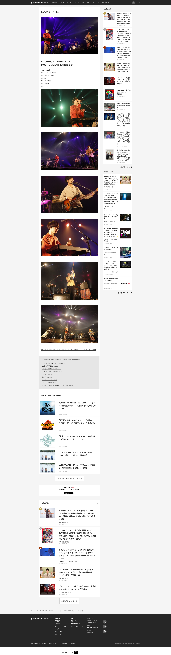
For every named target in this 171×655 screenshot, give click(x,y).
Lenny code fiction (51, 369)
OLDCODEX (49, 382)
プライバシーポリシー (54, 643)
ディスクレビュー (60, 634)
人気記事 (61, 2)
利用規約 (44, 643)
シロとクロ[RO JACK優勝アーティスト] (58, 385)
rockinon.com (40, 3)
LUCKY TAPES (50, 366)
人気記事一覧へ (125, 167)
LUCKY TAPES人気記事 (51, 395)
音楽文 (73, 618)
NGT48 (47, 374)
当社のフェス (105, 2)
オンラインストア (76, 626)
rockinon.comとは (35, 643)
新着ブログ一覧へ (124, 293)
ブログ (88, 2)
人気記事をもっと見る (68, 601)
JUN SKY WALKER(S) (52, 371)
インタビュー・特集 (79, 2)
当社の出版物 (74, 623)
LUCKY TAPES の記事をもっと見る (68, 478)
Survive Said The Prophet (53, 363)
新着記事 (54, 2)
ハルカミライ (49, 380)
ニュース (69, 2)
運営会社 (73, 643)
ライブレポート (59, 631)
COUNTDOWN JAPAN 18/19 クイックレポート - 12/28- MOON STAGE (61, 359)
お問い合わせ (65, 643)
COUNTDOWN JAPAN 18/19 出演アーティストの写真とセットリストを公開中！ (68, 350)
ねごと (47, 377)
